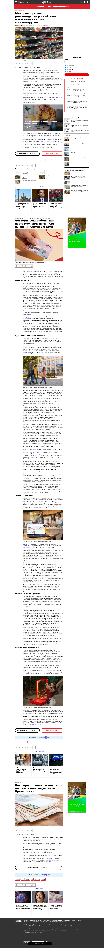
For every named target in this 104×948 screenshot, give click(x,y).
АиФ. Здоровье (69, 69)
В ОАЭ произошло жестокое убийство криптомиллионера (78, 177)
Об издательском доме (35, 920)
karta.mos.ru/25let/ (35, 724)
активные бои (49, 860)
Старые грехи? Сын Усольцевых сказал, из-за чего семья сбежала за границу (79, 125)
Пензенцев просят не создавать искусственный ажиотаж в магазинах (29, 177)
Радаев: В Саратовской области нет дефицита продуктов (53, 171)
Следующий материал (40, 943)
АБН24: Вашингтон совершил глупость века (78, 153)
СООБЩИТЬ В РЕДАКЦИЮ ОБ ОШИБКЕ (57, 921)
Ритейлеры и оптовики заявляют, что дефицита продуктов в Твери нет (54, 177)
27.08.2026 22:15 (18, 782)
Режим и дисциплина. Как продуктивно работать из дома (40, 123)
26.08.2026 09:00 (19, 218)
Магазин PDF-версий (76, 920)
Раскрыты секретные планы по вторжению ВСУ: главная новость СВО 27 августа (76, 89)
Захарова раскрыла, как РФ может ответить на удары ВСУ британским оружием (77, 107)
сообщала (59, 97)
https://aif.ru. (28, 935)
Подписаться (77, 74)
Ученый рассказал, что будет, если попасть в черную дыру (79, 148)
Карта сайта (44, 921)
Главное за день (70, 65)
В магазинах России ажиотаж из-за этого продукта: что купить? (79, 191)
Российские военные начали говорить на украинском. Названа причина (79, 164)
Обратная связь (27, 921)
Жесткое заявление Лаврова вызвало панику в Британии (79, 138)
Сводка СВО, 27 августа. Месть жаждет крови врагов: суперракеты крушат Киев (77, 101)
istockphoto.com (19, 826)
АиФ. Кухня (68, 71)
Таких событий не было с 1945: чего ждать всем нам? (79, 181)
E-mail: (66, 59)
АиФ (25, 60)
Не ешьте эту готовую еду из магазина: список (78, 172)
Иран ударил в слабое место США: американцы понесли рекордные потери (76, 95)
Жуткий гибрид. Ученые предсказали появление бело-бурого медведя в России (80, 120)
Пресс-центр (67, 920)
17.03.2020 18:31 (18, 10)
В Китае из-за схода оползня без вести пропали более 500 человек (79, 158)
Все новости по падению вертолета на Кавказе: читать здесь (79, 186)
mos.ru (30, 314)
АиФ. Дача (68, 67)
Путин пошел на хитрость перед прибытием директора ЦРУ (78, 143)
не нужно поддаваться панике (48, 141)
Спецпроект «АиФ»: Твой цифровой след (52, 6)
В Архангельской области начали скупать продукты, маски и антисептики (30, 172)
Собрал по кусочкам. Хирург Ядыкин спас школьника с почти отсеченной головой (80, 130)
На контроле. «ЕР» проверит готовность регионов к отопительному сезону (77, 83)
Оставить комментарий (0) (52, 153)
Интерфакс (42, 74)
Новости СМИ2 (39, 187)
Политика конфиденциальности (30, 938)
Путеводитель (36, 921)
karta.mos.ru (26, 545)
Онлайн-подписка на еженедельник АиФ (52, 920)
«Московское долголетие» (31, 452)
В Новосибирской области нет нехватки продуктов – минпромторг (29, 182)
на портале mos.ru (41, 471)
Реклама (26, 920)
